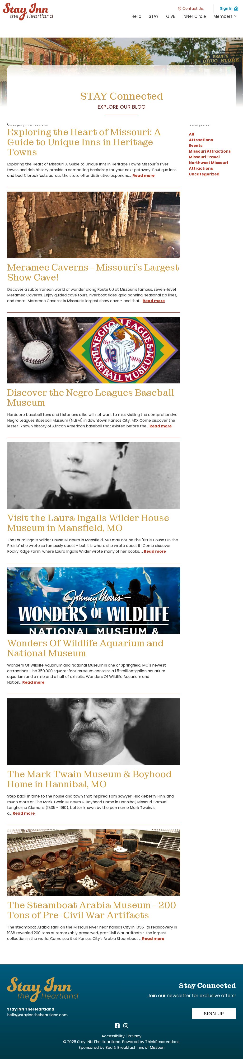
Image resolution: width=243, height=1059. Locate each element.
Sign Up (214, 1013)
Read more (143, 175)
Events (195, 145)
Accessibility (113, 1036)
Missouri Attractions (210, 151)
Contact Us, (193, 8)
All (191, 134)
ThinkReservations (162, 1041)
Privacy (134, 1036)
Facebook (117, 1025)
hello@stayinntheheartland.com (37, 1015)
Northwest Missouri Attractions (208, 165)
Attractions (201, 140)
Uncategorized (204, 174)
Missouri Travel (204, 157)
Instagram (125, 1025)
